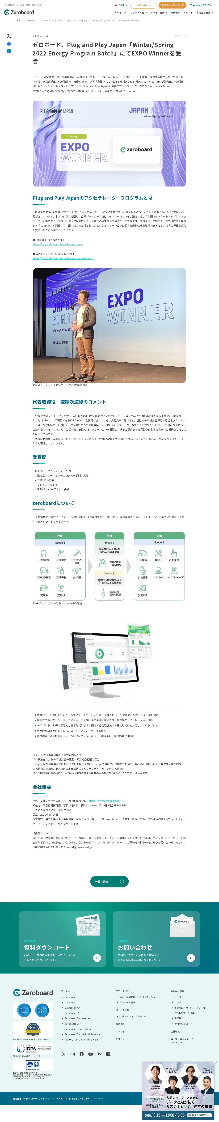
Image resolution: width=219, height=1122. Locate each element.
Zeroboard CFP (73, 1023)
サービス (119, 12)
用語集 (177, 1018)
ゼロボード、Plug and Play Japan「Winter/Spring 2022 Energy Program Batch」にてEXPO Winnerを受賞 (89, 20)
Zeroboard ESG (73, 1013)
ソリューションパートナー (133, 1016)
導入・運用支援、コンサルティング (137, 997)
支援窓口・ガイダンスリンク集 (190, 1007)
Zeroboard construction (78, 1029)
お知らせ (31, 20)
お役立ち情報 (203, 12)
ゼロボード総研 (127, 1002)
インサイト (180, 997)
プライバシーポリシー (93, 1098)
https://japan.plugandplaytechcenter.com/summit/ (63, 258)
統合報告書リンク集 (184, 1013)
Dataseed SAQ (72, 1007)
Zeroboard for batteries (77, 1018)
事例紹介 (175, 12)
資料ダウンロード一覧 (172, 5)
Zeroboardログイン (200, 5)
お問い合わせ (144, 5)
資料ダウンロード (183, 1023)
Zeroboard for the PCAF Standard (83, 1034)
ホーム (19, 20)
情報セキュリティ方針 (32, 1098)
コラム (177, 1002)
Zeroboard (70, 997)
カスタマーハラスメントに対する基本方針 (63, 1098)
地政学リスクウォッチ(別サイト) (81, 1039)
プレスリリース (40, 35)
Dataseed (70, 1002)
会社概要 (175, 1031)
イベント (188, 12)
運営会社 (17, 1098)
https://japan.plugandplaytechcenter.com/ (58, 244)
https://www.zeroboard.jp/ (104, 801)
